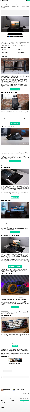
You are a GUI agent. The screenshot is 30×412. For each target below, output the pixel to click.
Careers (2, 400)
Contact (11, 398)
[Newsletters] (27, 398)
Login (28, 0)
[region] (15, 384)
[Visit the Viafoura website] (27, 393)
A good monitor (19, 49)
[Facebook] (20, 398)
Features (9, 371)
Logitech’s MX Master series (8, 148)
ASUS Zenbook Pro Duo (12, 259)
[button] (15, 1)
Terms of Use (12, 400)
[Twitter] (25, 398)
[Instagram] (21, 398)
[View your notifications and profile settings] (28, 380)
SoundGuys (21, 297)
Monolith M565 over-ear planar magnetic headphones (18, 298)
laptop (25, 255)
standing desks (25, 75)
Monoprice (8, 298)
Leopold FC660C (5, 340)
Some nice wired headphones (22, 52)
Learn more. (21, 3)
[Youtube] (23, 398)
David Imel (5, 371)
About (1, 398)
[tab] (3, 380)
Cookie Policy (12, 402)
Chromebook (10, 269)
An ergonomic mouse (5, 52)
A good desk (4, 49)
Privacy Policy (3, 402)
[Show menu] (1, 1)
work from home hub (13, 353)
